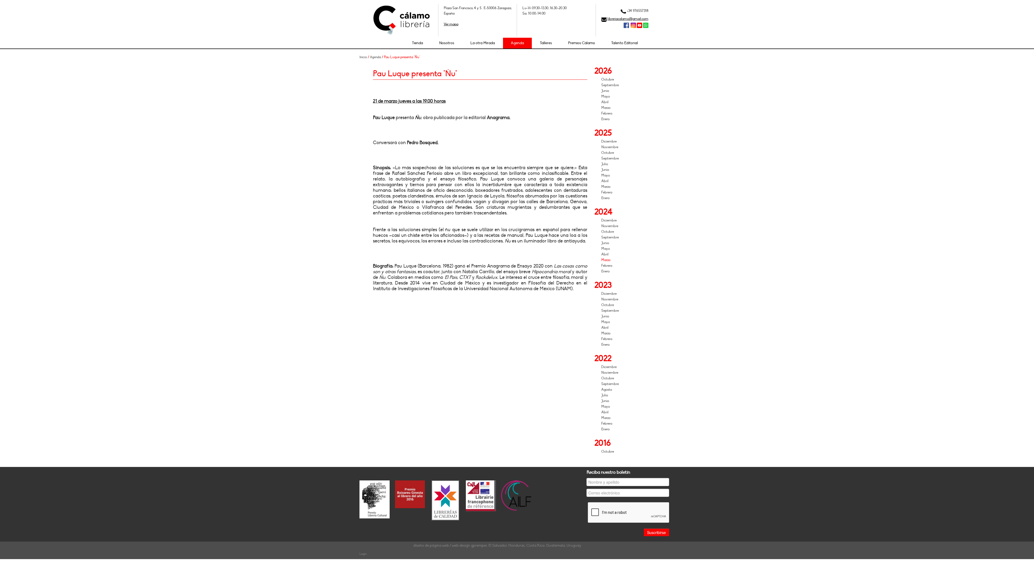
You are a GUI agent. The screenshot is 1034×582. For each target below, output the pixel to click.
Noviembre (609, 147)
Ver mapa (451, 24)
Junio (605, 91)
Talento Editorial (624, 43)
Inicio (363, 57)
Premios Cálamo (581, 43)
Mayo (605, 96)
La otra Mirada (482, 43)
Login (363, 554)
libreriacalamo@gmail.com (627, 19)
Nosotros (446, 43)
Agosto (606, 389)
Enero (605, 119)
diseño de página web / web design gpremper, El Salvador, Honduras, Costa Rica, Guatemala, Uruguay (497, 545)
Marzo (605, 108)
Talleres (546, 43)
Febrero (606, 113)
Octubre (607, 79)
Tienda (417, 43)
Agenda (517, 43)
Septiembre (610, 85)
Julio (604, 164)
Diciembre (609, 141)
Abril (605, 102)
